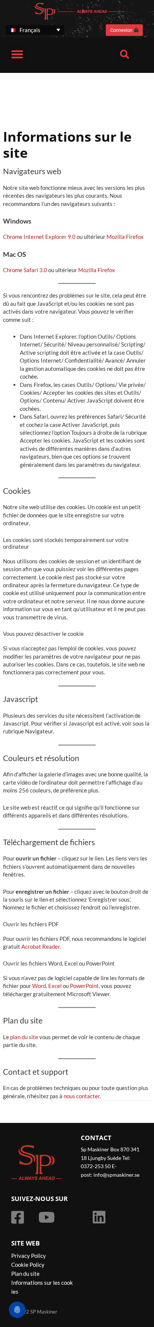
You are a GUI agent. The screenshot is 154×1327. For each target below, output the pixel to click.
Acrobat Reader (40, 946)
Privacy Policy (28, 1255)
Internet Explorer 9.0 (50, 236)
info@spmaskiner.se (116, 1174)
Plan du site (25, 1273)
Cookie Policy (27, 1264)
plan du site (24, 1037)
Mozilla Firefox (125, 236)
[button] (17, 54)
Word (39, 985)
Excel (55, 985)
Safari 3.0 (35, 270)
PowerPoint (84, 985)
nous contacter (82, 1096)
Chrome (12, 236)
